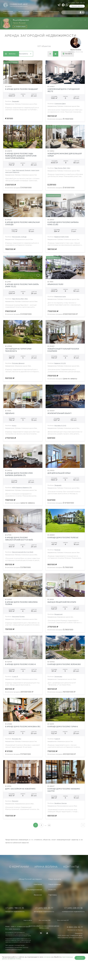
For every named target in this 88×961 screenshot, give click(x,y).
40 (49, 825)
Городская (9, 12)
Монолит (15, 801)
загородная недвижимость (44, 911)
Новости (52, 890)
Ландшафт (15, 101)
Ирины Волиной (19, 23)
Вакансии (38, 895)
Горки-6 (57, 738)
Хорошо (80, 957)
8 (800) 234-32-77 (75, 927)
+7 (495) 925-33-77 (76, 3)
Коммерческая (39, 12)
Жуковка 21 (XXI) (60, 425)
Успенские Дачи (60, 103)
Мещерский (58, 614)
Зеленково (58, 676)
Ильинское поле (60, 296)
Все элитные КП (63, 920)
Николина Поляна (18, 616)
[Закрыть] (85, 20)
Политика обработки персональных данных (44, 926)
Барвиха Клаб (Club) (61, 236)
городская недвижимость (14, 911)
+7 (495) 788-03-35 (14, 908)
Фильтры (12, 53)
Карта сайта (28, 920)
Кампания (38, 884)
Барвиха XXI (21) (60, 363)
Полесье (57, 549)
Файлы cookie (44, 927)
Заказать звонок (77, 6)
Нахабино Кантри (60, 803)
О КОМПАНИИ (19, 867)
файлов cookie (15, 958)
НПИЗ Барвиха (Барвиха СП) (22, 487)
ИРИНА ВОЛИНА (46, 867)
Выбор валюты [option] (22, 53)
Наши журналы (54, 879)
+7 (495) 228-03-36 (73, 908)
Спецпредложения (34, 890)
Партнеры (52, 895)
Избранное (54, 11)
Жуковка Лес (16, 738)
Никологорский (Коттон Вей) (22, 552)
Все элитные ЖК (45, 920)
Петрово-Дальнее (18, 363)
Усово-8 (15, 676)
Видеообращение (21, 20)
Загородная (24, 12)
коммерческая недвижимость (73, 911)
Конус (14, 425)
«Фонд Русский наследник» (30, 879)
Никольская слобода (19, 236)
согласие (47, 957)
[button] (6, 72)
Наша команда (54, 884)
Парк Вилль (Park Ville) (62, 168)
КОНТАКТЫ (71, 867)
